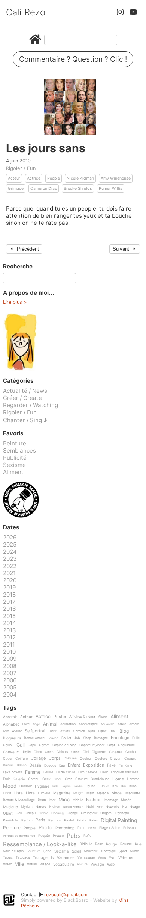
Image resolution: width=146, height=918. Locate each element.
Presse (58, 835)
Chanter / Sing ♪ (25, 420)
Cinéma (115, 752)
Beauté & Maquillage (19, 799)
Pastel (69, 820)
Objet (8, 813)
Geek (46, 778)
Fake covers (12, 772)
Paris (40, 820)
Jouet (105, 786)
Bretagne (101, 737)
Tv (52, 857)
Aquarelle (108, 724)
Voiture (82, 864)
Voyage (97, 864)
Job (77, 737)
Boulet (66, 737)
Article (134, 724)
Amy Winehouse (116, 178)
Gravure (81, 778)
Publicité (15, 457)
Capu (32, 745)
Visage (45, 864)
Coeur (7, 758)
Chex (38, 751)
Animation (68, 724)
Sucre (134, 851)
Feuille (48, 772)
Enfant (74, 765)
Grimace (16, 188)
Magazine (61, 793)
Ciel (86, 751)
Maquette (132, 793)
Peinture (14, 443)
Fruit (6, 778)
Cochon (131, 751)
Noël (90, 806)
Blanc (102, 731)
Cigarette (99, 751)
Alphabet (11, 724)
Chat (111, 745)
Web (111, 864)
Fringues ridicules (124, 772)
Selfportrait (36, 731)
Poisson (129, 827)
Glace (58, 779)
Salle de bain (13, 851)
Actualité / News (25, 390)
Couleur (86, 758)
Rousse (126, 843)
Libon (7, 793)
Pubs (73, 835)
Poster (60, 717)
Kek (115, 786)
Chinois (62, 751)
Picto (81, 827)
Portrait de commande (19, 836)
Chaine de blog (64, 745)
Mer (52, 799)
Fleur (104, 772)
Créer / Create (22, 397)
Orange (72, 813)
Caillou (8, 745)
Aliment (13, 472)
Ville (19, 864)
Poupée (44, 835)
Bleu (113, 731)
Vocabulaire (63, 864)
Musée (126, 799)
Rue (138, 844)
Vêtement (127, 857)
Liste (18, 793)
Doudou (50, 765)
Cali (20, 745)
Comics (79, 731)
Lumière (44, 793)
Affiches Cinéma (82, 716)
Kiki (123, 786)
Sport (123, 851)
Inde (55, 786)
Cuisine (8, 765)
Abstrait (10, 716)
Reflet (87, 835)
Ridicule (86, 843)
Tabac (8, 857)
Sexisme (14, 464)
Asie (6, 731)
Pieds (92, 828)
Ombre (43, 813)
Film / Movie (87, 772)
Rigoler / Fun (21, 168)
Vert (112, 857)
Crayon (115, 758)
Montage (111, 799)
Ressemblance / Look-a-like (40, 844)
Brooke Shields (78, 188)
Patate (81, 820)
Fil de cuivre (65, 772)
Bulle (136, 737)
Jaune (90, 786)
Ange (36, 724)
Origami (106, 813)
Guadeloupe (100, 778)
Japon (66, 786)
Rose (99, 843)
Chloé (75, 752)
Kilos (133, 786)
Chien (49, 752)
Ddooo (22, 765)
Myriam (27, 806)
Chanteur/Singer (91, 745)
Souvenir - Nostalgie (100, 851)
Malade (103, 793)
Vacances (65, 857)
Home (118, 779)
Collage (38, 758)
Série (47, 851)
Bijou (91, 731)
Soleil (76, 851)
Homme (133, 778)
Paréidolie (10, 820)
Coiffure (21, 758)
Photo (45, 828)
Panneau (122, 813)
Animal (50, 724)
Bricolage (120, 738)
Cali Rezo (25, 12)
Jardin (78, 786)
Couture (101, 758)
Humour (25, 786)
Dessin (35, 765)
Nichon (54, 806)
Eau (62, 765)
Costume (70, 758)
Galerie (19, 779)
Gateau (33, 778)
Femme (32, 772)
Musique (10, 807)
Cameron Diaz (43, 188)
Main (90, 793)
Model (117, 793)
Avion (53, 731)
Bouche (53, 738)
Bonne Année (34, 737)
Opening (57, 813)
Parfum (27, 820)
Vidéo (7, 864)
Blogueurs (12, 738)
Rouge (111, 844)
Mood (9, 786)
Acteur (14, 178)
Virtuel (32, 864)
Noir (100, 807)
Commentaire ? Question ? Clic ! (73, 59)
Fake (111, 765)
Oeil (19, 813)
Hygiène (42, 786)
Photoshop (64, 828)
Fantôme (125, 765)
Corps (55, 758)
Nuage (135, 806)
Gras (68, 778)
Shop (87, 737)
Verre (102, 857)
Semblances (19, 450)
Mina (64, 800)
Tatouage (23, 857)
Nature (41, 806)
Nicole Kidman (80, 178)
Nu (124, 806)
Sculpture (33, 851)
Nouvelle (112, 806)
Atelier (17, 731)
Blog (124, 731)
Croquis (130, 758)
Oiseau (30, 813)
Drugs (42, 799)
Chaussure (126, 745)
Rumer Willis (110, 188)
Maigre (78, 793)
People (53, 178)
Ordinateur (89, 813)
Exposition (93, 765)
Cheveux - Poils (17, 752)
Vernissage (86, 857)
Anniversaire (88, 724)
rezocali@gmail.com (66, 894)
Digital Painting (119, 820)
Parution (54, 820)
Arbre (122, 724)
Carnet (44, 745)
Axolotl (65, 731)
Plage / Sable (109, 827)
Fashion (93, 800)
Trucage (40, 857)
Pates (93, 820)
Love (26, 724)
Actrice (33, 178)
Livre (30, 793)
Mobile (78, 799)
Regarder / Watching (30, 405)
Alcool (102, 716)
